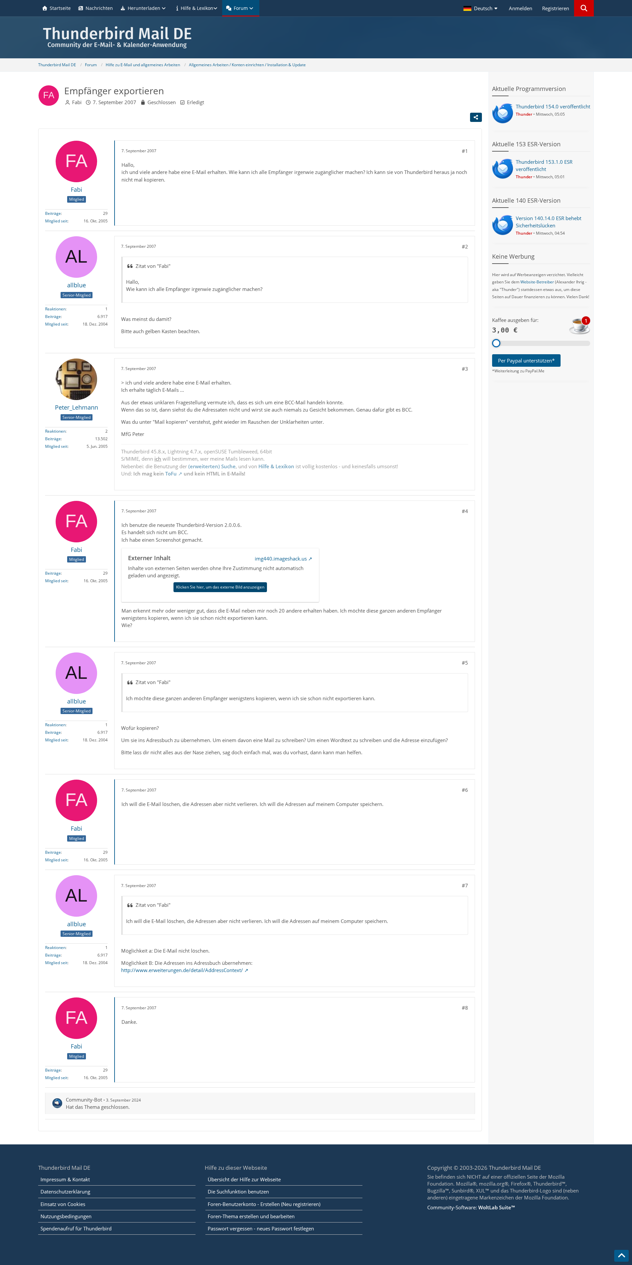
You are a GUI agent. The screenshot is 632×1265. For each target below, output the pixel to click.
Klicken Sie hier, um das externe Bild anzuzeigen (220, 587)
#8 (465, 1007)
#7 (465, 885)
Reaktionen (55, 309)
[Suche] (584, 8)
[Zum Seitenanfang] (621, 1256)
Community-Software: (471, 1207)
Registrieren (555, 8)
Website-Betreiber (537, 282)
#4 (465, 511)
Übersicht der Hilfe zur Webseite (244, 1179)
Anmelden (520, 8)
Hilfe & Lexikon (276, 466)
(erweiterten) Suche (212, 466)
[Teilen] (476, 117)
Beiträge (53, 213)
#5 (465, 662)
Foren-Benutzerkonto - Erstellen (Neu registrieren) (264, 1204)
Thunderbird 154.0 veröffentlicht (553, 106)
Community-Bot (84, 1099)
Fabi (77, 102)
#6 (465, 790)
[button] (481, 8)
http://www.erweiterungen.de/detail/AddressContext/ (182, 970)
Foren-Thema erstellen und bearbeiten (251, 1216)
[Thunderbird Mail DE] (316, 37)
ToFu (171, 473)
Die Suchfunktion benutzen (238, 1191)
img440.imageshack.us (281, 558)
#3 (465, 368)
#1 (465, 151)
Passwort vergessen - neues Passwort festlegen (261, 1228)
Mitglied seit (56, 221)
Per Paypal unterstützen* (526, 360)
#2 (465, 246)
